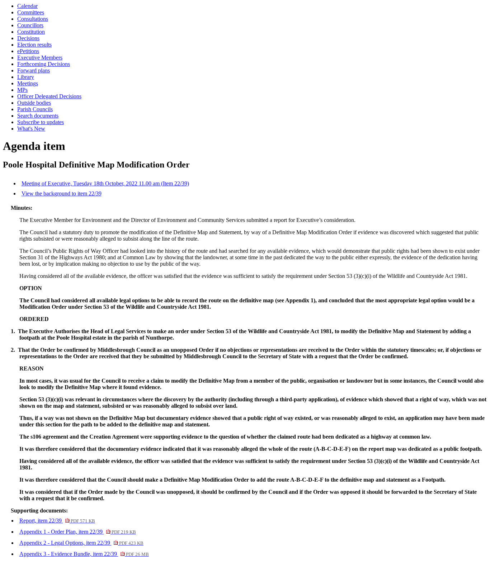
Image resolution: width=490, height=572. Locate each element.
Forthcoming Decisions (43, 64)
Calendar (27, 6)
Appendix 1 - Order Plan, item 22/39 (77, 532)
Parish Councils (35, 109)
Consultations (32, 19)
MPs (22, 90)
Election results (34, 45)
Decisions (28, 38)
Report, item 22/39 (57, 520)
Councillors (30, 25)
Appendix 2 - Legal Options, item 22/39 (81, 543)
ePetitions (28, 51)
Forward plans (33, 70)
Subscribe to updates (40, 122)
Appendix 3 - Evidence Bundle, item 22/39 (84, 554)
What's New (31, 129)
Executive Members (39, 58)
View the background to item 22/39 (62, 193)
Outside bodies (34, 103)
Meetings (27, 83)
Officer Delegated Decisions (49, 96)
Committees (30, 12)
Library (25, 77)
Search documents (37, 116)
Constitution (31, 32)
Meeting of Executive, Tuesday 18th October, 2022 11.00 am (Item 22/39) (105, 183)
